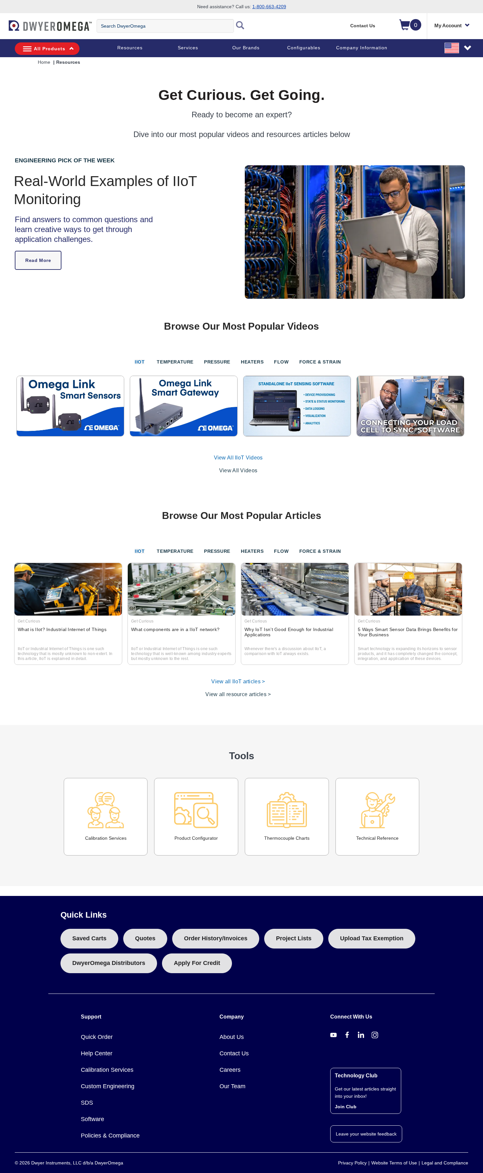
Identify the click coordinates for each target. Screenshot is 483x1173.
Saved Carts (89, 938)
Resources (130, 47)
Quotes (145, 938)
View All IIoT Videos (238, 457)
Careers (230, 1070)
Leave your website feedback (366, 1134)
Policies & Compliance (110, 1135)
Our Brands (246, 47)
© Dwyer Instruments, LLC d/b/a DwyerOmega (69, 1162)
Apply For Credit (197, 963)
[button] (458, 47)
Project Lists (293, 938)
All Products (49, 48)
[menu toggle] (28, 47)
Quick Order (97, 1037)
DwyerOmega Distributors (108, 963)
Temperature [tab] (175, 361)
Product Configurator (196, 838)
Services (188, 47)
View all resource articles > (238, 694)
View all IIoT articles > (238, 681)
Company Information (361, 47)
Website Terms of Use (394, 1162)
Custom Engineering (107, 1086)
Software (92, 1119)
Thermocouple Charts (287, 838)
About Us (231, 1037)
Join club (345, 1106)
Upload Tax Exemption (371, 938)
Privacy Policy (352, 1162)
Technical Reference (377, 838)
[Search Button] (240, 26)
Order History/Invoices (215, 938)
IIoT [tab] (140, 361)
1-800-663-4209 (269, 6)
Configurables (303, 47)
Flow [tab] (281, 361)
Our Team (232, 1086)
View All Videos (238, 470)
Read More (38, 260)
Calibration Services (105, 838)
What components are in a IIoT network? (175, 629)
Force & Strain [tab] (320, 361)
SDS (87, 1102)
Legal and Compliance (445, 1162)
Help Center (96, 1053)
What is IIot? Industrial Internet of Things (62, 629)
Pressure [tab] (217, 361)
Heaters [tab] (252, 361)
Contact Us (362, 25)
